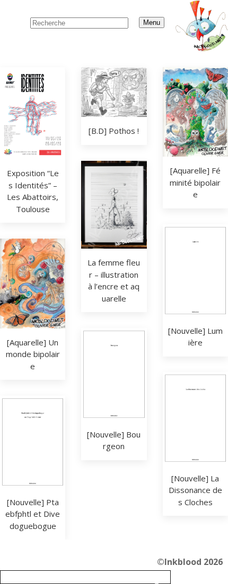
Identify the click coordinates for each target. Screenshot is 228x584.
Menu (151, 22)
